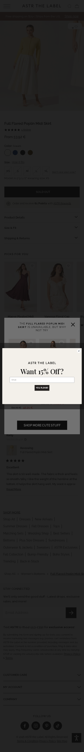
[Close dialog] (79, 351)
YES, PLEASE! (42, 388)
